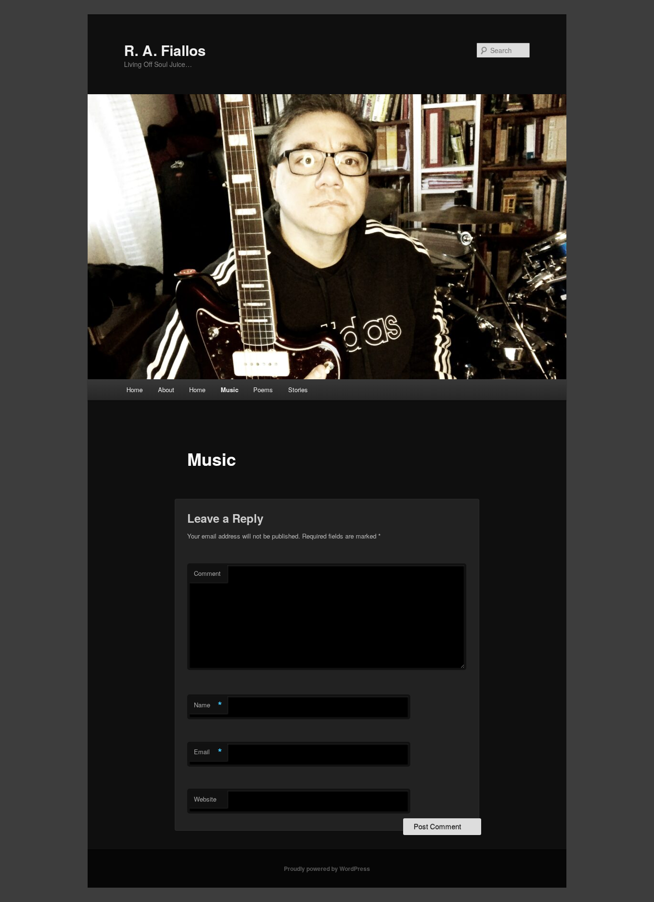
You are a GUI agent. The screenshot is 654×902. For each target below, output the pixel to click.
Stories (298, 389)
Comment (207, 573)
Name (208, 705)
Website (205, 798)
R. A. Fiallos (165, 50)
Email (208, 751)
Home (134, 389)
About (166, 389)
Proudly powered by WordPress (327, 868)
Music (229, 389)
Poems (263, 389)
